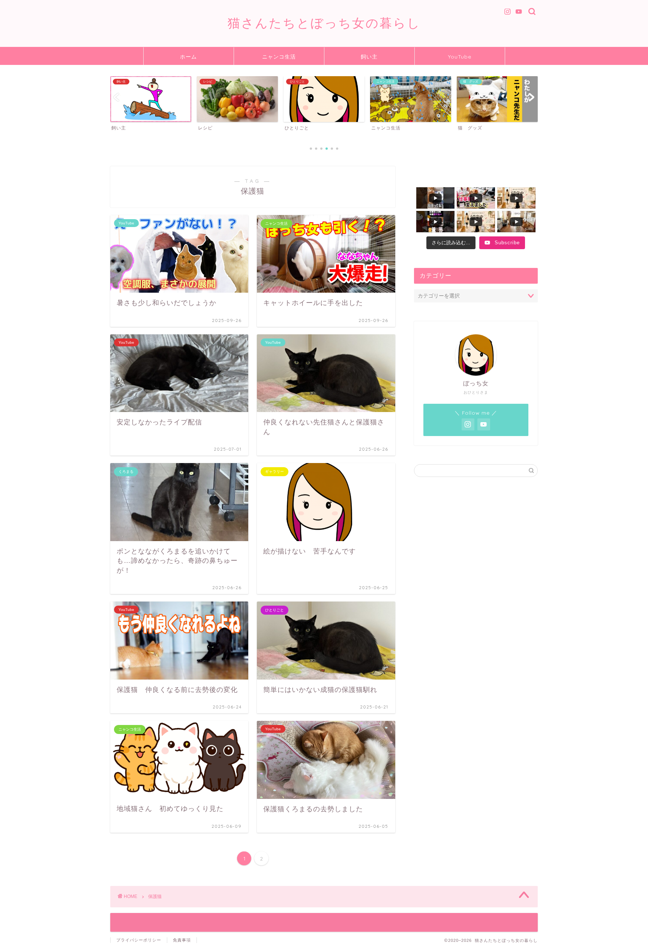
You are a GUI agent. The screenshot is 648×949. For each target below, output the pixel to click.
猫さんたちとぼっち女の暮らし (324, 22)
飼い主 (369, 56)
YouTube (459, 56)
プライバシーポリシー (138, 940)
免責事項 (182, 940)
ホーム (188, 56)
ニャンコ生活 (279, 56)
